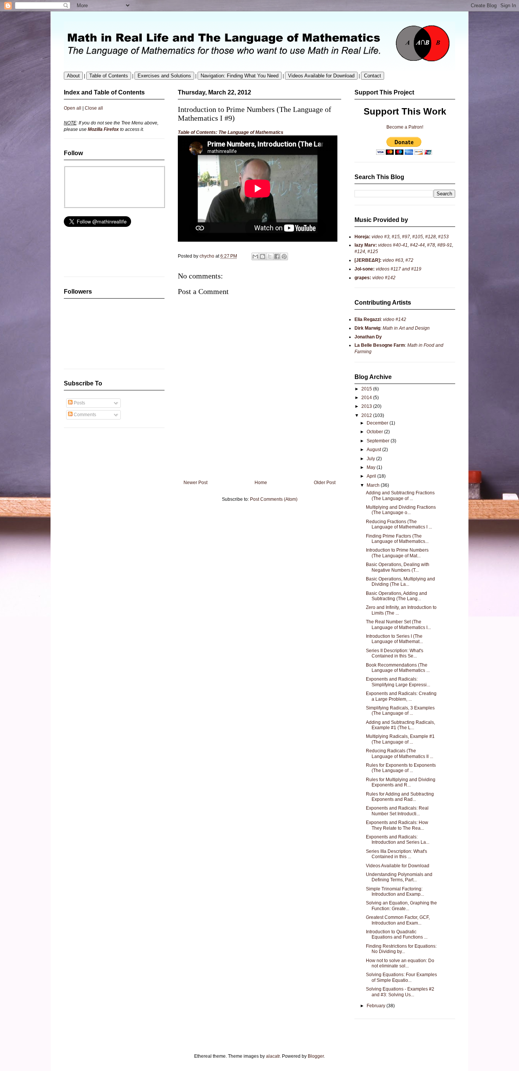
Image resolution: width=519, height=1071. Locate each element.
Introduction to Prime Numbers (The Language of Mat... (397, 552)
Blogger (316, 1056)
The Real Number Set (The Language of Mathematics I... (398, 624)
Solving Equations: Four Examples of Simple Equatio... (401, 977)
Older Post (324, 482)
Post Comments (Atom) (273, 499)
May (372, 467)
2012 (367, 415)
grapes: (362, 277)
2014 (367, 397)
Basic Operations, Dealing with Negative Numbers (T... (397, 567)
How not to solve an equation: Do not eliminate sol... (400, 963)
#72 (409, 260)
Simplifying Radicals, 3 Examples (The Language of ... (400, 710)
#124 (359, 251)
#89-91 (444, 245)
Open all (72, 108)
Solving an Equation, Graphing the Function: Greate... (401, 905)
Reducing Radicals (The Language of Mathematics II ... (399, 753)
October (375, 431)
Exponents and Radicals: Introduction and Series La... (397, 839)
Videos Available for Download (321, 76)
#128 (430, 236)
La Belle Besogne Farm (379, 345)
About (73, 76)
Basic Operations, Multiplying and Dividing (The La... (400, 581)
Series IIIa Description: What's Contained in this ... (396, 854)
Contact (372, 76)
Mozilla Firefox (103, 129)
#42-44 (417, 245)
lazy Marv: (365, 245)
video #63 (392, 260)
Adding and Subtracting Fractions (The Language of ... (400, 495)
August (374, 449)
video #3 (379, 236)
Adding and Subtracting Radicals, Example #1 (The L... (400, 725)
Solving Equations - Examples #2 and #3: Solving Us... (400, 991)
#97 (406, 236)
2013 (367, 406)
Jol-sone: (364, 269)
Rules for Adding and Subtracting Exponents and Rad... (400, 796)
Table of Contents (108, 76)
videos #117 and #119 (398, 269)
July (371, 458)
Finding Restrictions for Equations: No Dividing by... (401, 949)
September (379, 440)
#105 (417, 236)
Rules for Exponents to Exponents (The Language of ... (401, 768)
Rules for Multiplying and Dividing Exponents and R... (400, 782)
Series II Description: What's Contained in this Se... (394, 653)
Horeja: (362, 236)
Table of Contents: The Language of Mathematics (230, 132)
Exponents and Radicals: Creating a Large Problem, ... (401, 696)
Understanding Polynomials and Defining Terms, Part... (399, 877)
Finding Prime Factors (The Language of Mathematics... (397, 538)
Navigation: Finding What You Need (239, 76)
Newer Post (195, 482)
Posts (79, 403)
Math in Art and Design (406, 328)
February (376, 1005)
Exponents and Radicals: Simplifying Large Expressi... (398, 681)
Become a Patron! (404, 127)
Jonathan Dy (368, 337)
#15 (396, 236)
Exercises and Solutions (164, 76)
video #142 (383, 277)
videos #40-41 (392, 245)
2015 (367, 389)
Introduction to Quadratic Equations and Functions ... (396, 934)
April (372, 476)
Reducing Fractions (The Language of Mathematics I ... (399, 524)
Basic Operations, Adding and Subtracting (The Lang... (396, 596)
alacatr (273, 1056)
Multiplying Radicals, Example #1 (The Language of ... (400, 739)
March (374, 485)
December (378, 423)
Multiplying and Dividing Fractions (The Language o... (401, 510)
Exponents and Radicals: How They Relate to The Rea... (397, 825)
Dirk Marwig (367, 328)
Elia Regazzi (367, 319)
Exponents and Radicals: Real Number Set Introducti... (397, 810)
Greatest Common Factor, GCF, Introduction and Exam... (398, 920)
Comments (84, 414)
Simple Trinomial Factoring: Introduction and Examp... (395, 891)
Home (261, 482)
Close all (94, 108)
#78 (431, 245)
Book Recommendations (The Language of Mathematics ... (398, 667)
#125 (372, 251)
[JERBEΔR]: (367, 260)
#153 (443, 236)
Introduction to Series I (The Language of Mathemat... (394, 639)
